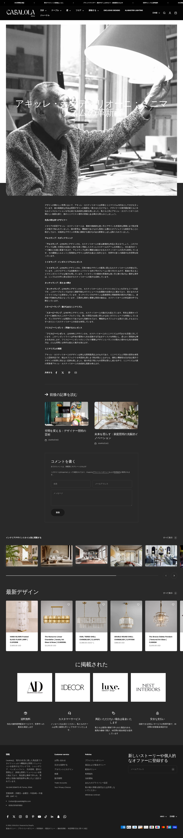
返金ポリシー (11, 828)
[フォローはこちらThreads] (26, 816)
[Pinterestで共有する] (69, 372)
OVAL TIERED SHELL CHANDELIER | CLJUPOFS (90, 638)
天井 (42, 10)
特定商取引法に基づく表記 (77, 828)
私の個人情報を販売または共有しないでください (100, 789)
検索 (56, 774)
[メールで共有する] (75, 372)
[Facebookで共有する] (56, 372)
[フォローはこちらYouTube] (39, 816)
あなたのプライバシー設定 (96, 783)
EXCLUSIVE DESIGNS (112, 10)
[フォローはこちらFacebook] (7, 816)
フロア (78, 10)
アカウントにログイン (64, 769)
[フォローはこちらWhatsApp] (64, 816)
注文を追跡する (61, 765)
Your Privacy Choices (63, 787)
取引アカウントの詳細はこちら (34, 3)
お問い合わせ (60, 760)
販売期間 (58, 778)
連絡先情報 (62, 828)
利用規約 (117, 472)
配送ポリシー (90, 769)
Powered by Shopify (27, 825)
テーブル (55, 10)
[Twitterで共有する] (62, 372)
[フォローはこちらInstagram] (20, 816)
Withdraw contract (92, 795)
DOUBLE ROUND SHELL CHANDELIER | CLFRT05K (124, 638)
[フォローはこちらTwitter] (14, 816)
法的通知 (89, 778)
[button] (34, 604)
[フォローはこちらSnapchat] (58, 816)
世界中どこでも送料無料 (131, 3)
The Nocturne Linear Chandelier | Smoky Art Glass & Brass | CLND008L (55, 639)
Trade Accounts (61, 783)
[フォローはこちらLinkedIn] (52, 816)
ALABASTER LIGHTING (134, 10)
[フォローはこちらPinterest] (33, 816)
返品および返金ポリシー (95, 765)
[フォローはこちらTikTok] (45, 816)
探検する (92, 10)
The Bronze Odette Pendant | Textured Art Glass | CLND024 (160, 639)
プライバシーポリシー (101, 472)
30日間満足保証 (164, 3)
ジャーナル (45, 15)
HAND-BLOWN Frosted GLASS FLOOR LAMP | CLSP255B (19, 639)
